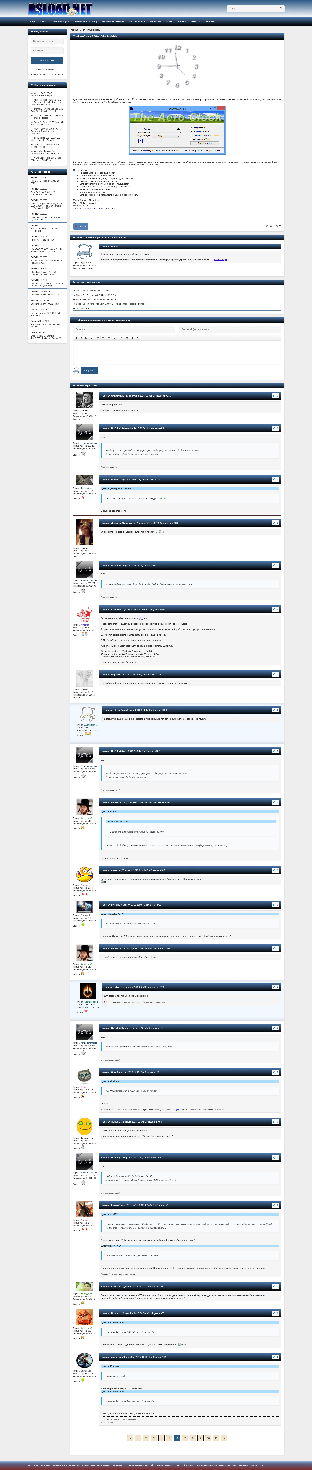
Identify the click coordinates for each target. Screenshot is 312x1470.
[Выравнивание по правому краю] (108, 338)
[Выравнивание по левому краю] (98, 338)
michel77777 (118, 802)
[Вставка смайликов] (114, 338)
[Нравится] (86, 226)
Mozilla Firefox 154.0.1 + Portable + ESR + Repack (43, 94)
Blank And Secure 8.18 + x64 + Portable (93, 291)
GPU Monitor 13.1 (84, 308)
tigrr (113, 1072)
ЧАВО (194, 21)
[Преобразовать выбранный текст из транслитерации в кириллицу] (132, 338)
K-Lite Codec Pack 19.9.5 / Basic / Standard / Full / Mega (47, 159)
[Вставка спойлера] (137, 338)
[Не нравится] (76, 226)
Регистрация (57, 74)
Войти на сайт (47, 60)
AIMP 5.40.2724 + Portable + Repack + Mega (45, 145)
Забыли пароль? (38, 74)
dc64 (114, 479)
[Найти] (281, 8)
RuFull (115, 428)
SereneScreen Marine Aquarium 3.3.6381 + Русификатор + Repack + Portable (111, 304)
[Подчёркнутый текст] (86, 338)
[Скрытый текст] (121, 338)
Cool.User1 (117, 609)
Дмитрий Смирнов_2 (123, 523)
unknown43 (117, 395)
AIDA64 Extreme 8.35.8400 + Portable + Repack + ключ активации (45, 131)
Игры (169, 21)
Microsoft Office (137, 21)
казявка (115, 870)
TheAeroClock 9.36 (93, 208)
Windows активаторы (113, 21)
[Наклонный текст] (81, 338)
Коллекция (156, 21)
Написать (209, 21)
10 (208, 1438)
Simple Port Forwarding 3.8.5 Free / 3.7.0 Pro (96, 295)
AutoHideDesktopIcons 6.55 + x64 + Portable (96, 299)
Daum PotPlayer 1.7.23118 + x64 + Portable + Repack (47, 123)
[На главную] (69, 8)
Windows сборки (60, 21)
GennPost (120, 710)
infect (114, 904)
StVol (117, 987)
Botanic (115, 1313)
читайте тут (220, 259)
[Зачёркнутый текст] (91, 338)
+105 (81, 226)
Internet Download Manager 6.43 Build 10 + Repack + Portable (47, 110)
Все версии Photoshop (85, 21)
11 (216, 1438)
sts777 (115, 1286)
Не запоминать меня (44, 69)
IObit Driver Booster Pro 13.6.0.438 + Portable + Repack (45, 152)
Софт (33, 21)
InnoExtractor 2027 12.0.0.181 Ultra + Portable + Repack (45, 139)
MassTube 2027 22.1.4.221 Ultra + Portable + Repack (47, 116)
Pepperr (115, 674)
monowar (116, 1357)
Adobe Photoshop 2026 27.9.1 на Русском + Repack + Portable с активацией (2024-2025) (46, 102)
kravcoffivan (118, 1205)
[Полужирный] (76, 338)
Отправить (89, 370)
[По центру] (103, 338)
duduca (115, 1121)
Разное (180, 21)
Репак (43, 21)
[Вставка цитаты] (127, 338)
